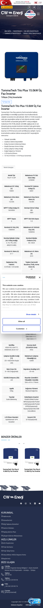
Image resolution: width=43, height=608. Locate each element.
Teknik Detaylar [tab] (8, 167)
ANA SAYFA (8, 31)
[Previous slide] (19, 444)
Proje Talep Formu (8, 551)
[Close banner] (39, 277)
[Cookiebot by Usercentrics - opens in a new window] (26, 277)
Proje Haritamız (8, 547)
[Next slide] (24, 444)
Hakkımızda (7, 516)
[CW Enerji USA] (30, 14)
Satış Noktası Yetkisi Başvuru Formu (14, 555)
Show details (31, 314)
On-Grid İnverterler (31, 31)
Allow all (21, 321)
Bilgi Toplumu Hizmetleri (11, 524)
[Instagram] (25, 503)
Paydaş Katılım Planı (9, 532)
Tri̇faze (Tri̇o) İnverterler (32, 33)
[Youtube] (39, 503)
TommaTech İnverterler (12, 33)
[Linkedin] (35, 503)
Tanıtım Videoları (8, 528)
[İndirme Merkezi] (34, 7)
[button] (38, 7)
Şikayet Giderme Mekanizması (12, 536)
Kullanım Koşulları (17, 605)
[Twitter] (30, 503)
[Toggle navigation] (38, 14)
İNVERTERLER (17, 31)
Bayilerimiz (6, 559)
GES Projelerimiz (8, 543)
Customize (20, 329)
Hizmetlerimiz (7, 520)
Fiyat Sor (7, 102)
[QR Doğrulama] (29, 7)
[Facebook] (21, 503)
